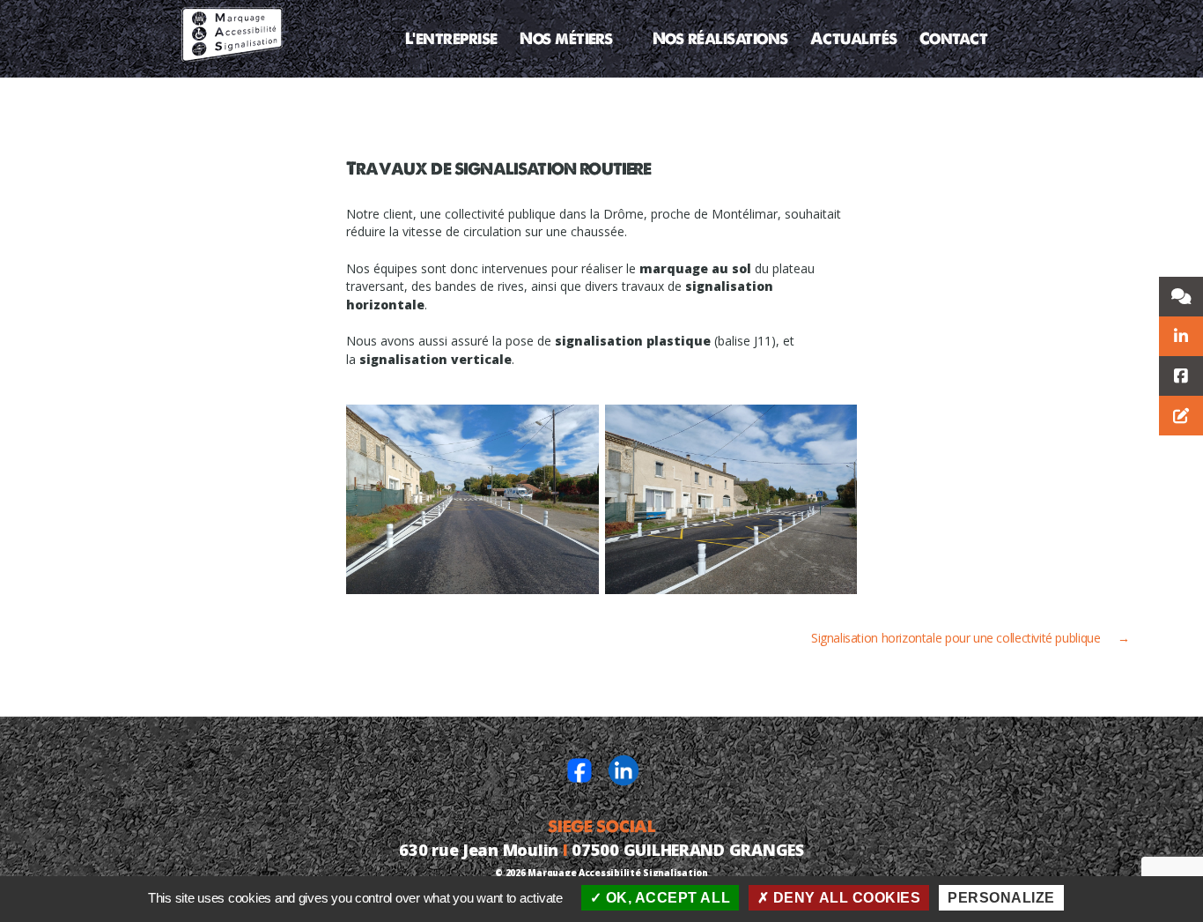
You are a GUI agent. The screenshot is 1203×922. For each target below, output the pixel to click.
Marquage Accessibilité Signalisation (617, 872)
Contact (953, 38)
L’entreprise (451, 38)
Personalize (1001, 897)
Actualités (853, 38)
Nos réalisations (720, 38)
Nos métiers (566, 38)
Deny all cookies (844, 897)
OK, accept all (666, 897)
